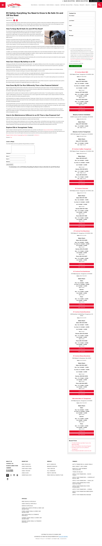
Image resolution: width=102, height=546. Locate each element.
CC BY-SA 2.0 (36, 135)
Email (70, 25)
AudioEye (63, 538)
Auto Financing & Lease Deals (83, 464)
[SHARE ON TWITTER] (17, 20)
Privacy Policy (40, 538)
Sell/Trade (63, 4)
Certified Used (27, 468)
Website (8, 161)
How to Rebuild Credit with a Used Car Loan (81, 450)
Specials (57, 4)
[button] (3, 5)
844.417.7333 (84, 1)
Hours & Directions (12, 465)
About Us (88, 4)
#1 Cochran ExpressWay (9, 471)
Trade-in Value (78, 471)
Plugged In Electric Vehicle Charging (13, 135)
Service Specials (27, 505)
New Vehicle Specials (29, 501)
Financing (76, 4)
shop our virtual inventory (48, 129)
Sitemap (48, 538)
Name (7, 156)
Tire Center (51, 468)
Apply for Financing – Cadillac (83, 480)
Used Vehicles (42, 4)
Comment (8, 153)
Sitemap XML (56, 538)
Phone (70, 30)
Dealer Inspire (63, 536)
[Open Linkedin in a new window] (7, 479)
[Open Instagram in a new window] (17, 475)
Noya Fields (24, 135)
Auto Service (51, 464)
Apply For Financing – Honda (82, 489)
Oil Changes (51, 470)
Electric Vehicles (50, 4)
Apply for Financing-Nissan (82, 494)
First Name (72, 15)
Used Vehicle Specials (29, 503)
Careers (8, 467)
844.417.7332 (71, 1)
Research (82, 4)
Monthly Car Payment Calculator (80, 469)
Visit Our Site (81, 110)
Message (71, 35)
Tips (11, 137)
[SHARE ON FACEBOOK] (14, 20)
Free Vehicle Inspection (55, 475)
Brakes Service (52, 466)
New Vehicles (34, 4)
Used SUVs (25, 472)
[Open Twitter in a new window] (7, 475)
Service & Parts (69, 4)
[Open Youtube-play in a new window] (14, 475)
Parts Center (51, 472)
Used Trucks (26, 470)
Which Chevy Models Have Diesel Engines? (81, 446)
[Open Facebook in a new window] (10, 475)
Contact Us (93, 4)
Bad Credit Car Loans (80, 466)
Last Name (71, 20)
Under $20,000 (27, 475)
